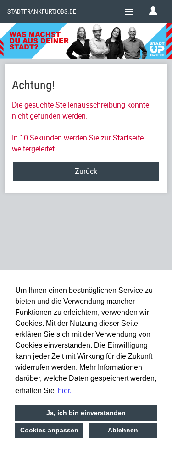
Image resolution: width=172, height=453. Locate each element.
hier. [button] (65, 390)
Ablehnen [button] (123, 430)
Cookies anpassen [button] (49, 430)
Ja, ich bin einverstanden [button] (86, 412)
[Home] (86, 42)
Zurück (86, 171)
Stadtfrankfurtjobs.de (41, 11)
